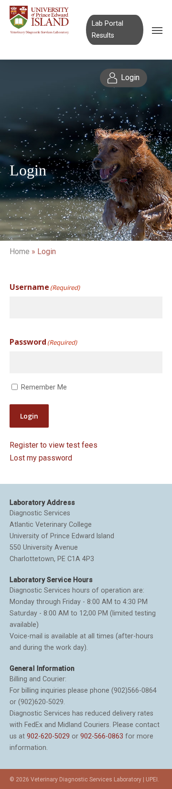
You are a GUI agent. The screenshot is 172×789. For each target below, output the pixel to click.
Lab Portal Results (107, 29)
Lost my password (41, 457)
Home (20, 251)
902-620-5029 (48, 736)
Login (29, 415)
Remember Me (44, 387)
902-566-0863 (101, 736)
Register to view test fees (53, 445)
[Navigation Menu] (157, 30)
